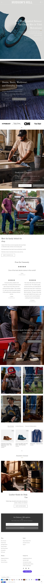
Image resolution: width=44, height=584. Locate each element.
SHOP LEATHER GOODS (21, 506)
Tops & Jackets (4, 546)
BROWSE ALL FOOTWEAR (34, 341)
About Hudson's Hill (26, 540)
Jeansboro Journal (26, 542)
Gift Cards (3, 552)
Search (24, 544)
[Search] (42, 2)
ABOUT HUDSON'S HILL (8, 255)
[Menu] (1, 2)
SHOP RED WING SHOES (33, 412)
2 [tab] (22, 127)
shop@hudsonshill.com (27, 558)
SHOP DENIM (6, 99)
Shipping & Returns (4, 558)
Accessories (3, 550)
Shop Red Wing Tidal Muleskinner (33, 38)
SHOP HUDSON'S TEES (25, 185)
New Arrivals (3, 540)
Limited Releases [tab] (19, 426)
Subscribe (22, 527)
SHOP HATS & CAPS (11, 385)
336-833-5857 (26, 560)
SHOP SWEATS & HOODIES (11, 412)
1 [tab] (21, 127)
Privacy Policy (3, 560)
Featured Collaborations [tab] (30, 426)
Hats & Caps (3, 542)
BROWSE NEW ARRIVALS (19, 99)
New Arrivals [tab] (11, 426)
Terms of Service (4, 562)
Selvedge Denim (4, 544)
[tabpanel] (22, 439)
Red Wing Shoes (4, 548)
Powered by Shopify (4, 582)
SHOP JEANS (33, 385)
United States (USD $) (5, 577)
